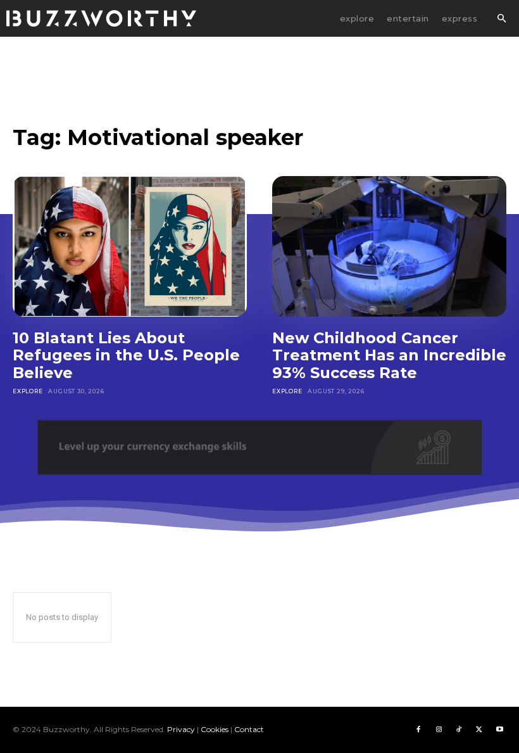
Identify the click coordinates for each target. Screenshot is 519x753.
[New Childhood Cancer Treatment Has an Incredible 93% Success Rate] (389, 246)
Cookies (214, 729)
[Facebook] (418, 730)
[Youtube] (499, 730)
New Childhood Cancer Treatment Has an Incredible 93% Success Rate (389, 355)
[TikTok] (459, 730)
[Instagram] (439, 730)
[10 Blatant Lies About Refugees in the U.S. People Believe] (130, 246)
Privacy (181, 729)
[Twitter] (479, 730)
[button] (501, 19)
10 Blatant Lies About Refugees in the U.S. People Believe (126, 355)
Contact (249, 729)
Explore (28, 391)
